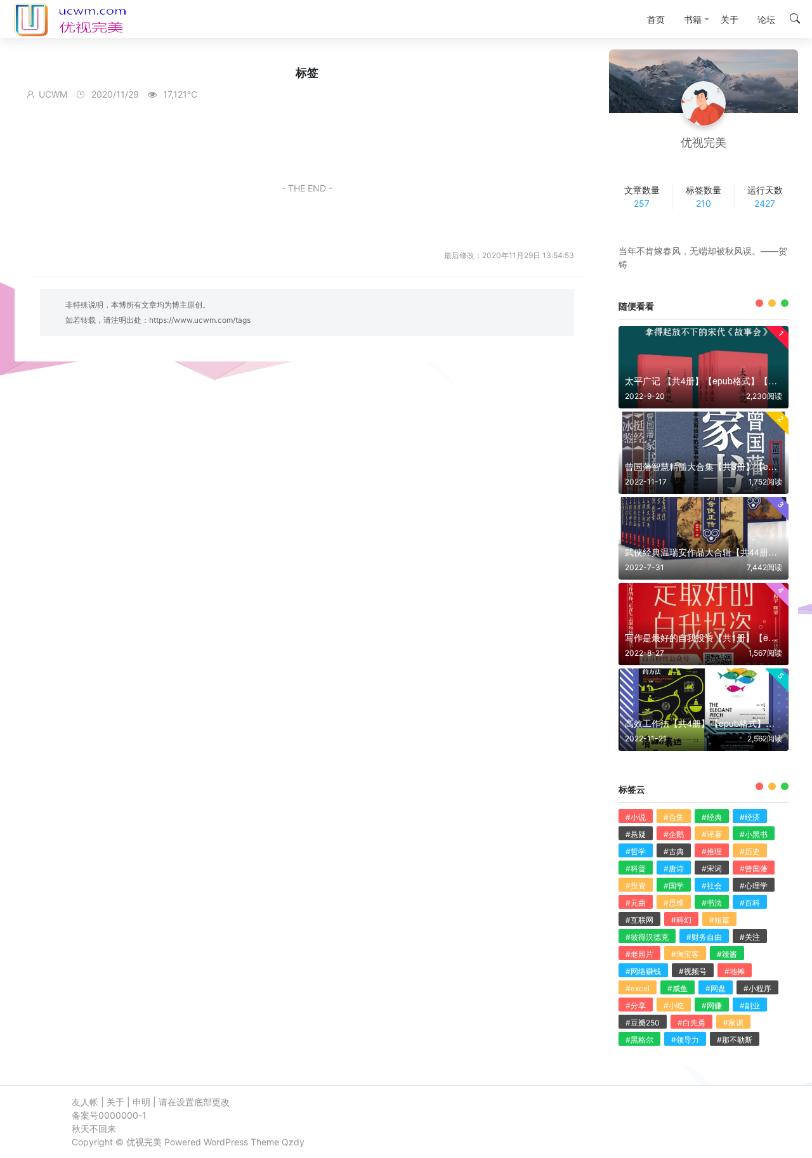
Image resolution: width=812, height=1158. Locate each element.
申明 (141, 1101)
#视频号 (693, 971)
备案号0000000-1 (109, 1115)
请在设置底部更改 (194, 1101)
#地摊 (734, 971)
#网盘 (715, 988)
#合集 (674, 817)
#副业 (750, 1005)
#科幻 (681, 920)
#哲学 (635, 851)
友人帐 (85, 1101)
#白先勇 (691, 1022)
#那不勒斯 (734, 1039)
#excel (637, 988)
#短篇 (719, 920)
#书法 (712, 903)
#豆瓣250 (642, 1022)
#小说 (635, 817)
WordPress (226, 1141)
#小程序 (757, 988)
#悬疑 (635, 834)
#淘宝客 (685, 954)
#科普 (635, 868)
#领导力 (685, 1039)
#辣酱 (727, 954)
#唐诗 (674, 868)
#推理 (712, 851)
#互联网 (639, 920)
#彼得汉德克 (647, 937)
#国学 (674, 885)
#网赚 (712, 1005)
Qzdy (293, 1141)
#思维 (674, 903)
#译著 (712, 834)
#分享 (635, 1005)
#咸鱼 (677, 988)
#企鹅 (674, 834)
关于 (115, 1101)
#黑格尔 (639, 1039)
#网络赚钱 (643, 971)
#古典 (674, 851)
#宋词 (712, 868)
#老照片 (639, 954)
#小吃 (674, 1005)
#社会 (712, 885)
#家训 (733, 1022)
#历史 (750, 851)
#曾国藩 (754, 868)
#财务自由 (704, 937)
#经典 (712, 817)
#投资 (635, 885)
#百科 (750, 903)
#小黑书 (754, 834)
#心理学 (754, 885)
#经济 (750, 817)
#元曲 (635, 903)
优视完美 (144, 1141)
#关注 (750, 937)
